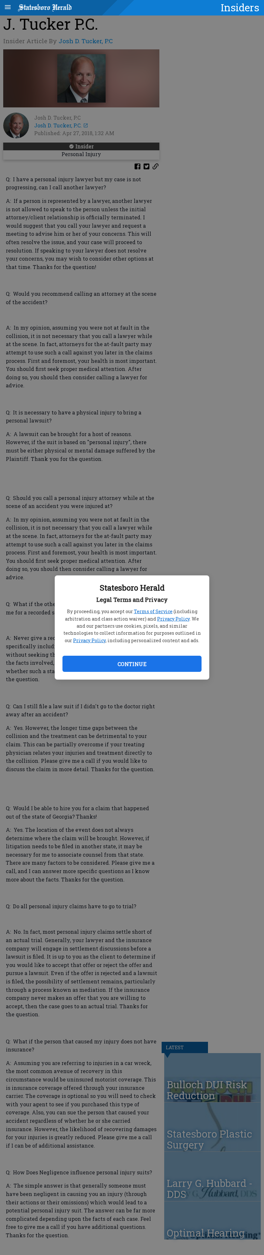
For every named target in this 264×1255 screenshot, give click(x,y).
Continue (132, 664)
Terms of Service (153, 611)
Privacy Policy (173, 619)
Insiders (240, 7)
